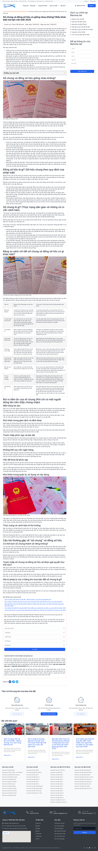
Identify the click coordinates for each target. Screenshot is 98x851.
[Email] (51, 812)
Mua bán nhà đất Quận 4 (57, 779)
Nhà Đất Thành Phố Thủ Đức (58, 770)
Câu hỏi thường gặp (59, 838)
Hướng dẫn (38, 833)
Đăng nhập (93, 1)
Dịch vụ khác (53, 5)
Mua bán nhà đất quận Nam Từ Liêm (84, 777)
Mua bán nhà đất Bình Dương (9, 777)
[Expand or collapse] (65, 73)
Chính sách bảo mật (59, 823)
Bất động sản (12, 11)
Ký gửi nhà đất (42, 5)
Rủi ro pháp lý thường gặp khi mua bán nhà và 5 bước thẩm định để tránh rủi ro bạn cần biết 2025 (33, 601)
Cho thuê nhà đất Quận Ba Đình (34, 788)
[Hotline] (27, 812)
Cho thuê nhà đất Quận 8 (32, 783)
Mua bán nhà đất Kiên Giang (9, 793)
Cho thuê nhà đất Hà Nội (32, 770)
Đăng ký (86, 1)
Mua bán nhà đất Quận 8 (57, 788)
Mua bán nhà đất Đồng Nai (9, 779)
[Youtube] (89, 847)
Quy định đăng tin (59, 828)
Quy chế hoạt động (59, 825)
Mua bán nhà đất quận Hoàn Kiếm (83, 772)
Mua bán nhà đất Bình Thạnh (58, 799)
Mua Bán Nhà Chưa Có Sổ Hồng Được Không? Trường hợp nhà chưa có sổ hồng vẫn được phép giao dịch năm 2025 (61, 743)
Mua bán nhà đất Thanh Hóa (9, 790)
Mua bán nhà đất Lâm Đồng (9, 781)
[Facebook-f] (84, 847)
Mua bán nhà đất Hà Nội (8, 770)
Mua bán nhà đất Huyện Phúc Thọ (83, 788)
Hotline (31, 811)
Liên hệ (37, 838)
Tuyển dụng (38, 836)
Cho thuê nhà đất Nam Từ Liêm (34, 793)
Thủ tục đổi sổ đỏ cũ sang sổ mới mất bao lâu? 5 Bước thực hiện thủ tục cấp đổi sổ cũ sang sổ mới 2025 (35, 610)
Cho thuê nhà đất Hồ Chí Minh (33, 772)
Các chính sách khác (60, 836)
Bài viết (63, 5)
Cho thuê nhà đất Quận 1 (32, 774)
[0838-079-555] (75, 5)
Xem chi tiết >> (7, 755)
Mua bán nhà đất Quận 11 (57, 795)
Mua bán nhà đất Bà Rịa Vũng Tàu (10, 774)
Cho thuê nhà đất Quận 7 (32, 781)
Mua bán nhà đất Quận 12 (57, 797)
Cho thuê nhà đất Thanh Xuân (33, 790)
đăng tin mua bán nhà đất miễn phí (23, 614)
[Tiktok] (86, 847)
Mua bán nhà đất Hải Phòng (9, 788)
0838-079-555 (81, 5)
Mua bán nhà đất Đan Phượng (82, 786)
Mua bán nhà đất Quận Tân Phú (58, 802)
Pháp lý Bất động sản (22, 11)
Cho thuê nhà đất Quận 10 (33, 777)
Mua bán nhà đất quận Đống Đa (83, 770)
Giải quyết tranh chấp (60, 833)
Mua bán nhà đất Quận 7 (57, 786)
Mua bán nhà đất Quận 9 (57, 790)
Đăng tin (92, 5)
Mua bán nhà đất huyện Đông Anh (83, 781)
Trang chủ (26, 5)
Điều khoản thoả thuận (60, 831)
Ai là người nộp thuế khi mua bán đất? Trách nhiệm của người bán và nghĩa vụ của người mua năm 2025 (35, 608)
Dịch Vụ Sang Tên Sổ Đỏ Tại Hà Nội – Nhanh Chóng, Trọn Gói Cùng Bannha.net (28, 599)
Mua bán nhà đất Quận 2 (57, 774)
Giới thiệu (38, 828)
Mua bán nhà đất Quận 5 (57, 781)
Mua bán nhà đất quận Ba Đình (82, 774)
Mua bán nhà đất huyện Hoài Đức (83, 779)
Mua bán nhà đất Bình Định (9, 795)
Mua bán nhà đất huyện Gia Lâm (83, 783)
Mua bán (32, 5)
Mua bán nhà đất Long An (8, 783)
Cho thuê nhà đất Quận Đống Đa (34, 786)
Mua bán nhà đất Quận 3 (57, 777)
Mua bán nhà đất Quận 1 (57, 772)
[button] (10, 681)
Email (54, 811)
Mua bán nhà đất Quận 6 (57, 783)
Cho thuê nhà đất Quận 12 (33, 779)
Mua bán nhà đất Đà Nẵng (9, 786)
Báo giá (37, 831)
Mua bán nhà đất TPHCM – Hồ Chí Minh (12, 772)
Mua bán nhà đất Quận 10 (57, 793)
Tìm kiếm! (34, 649)
